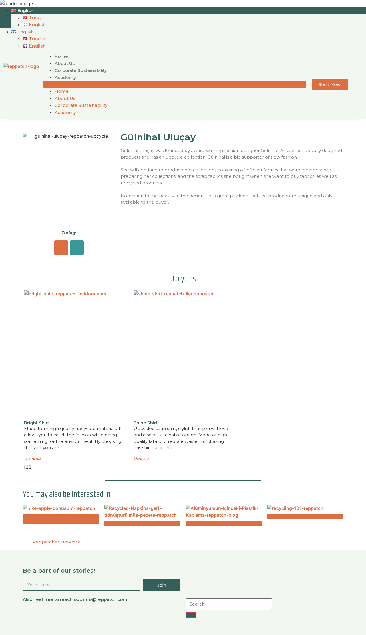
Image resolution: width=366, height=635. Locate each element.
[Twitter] (320, 612)
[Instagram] (61, 247)
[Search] (191, 615)
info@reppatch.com (105, 599)
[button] (174, 84)
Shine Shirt (146, 422)
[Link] (77, 247)
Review (32, 459)
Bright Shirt (36, 422)
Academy (65, 77)
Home (61, 56)
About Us (65, 63)
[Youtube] (308, 612)
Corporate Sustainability (81, 70)
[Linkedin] (284, 612)
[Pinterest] (331, 612)
